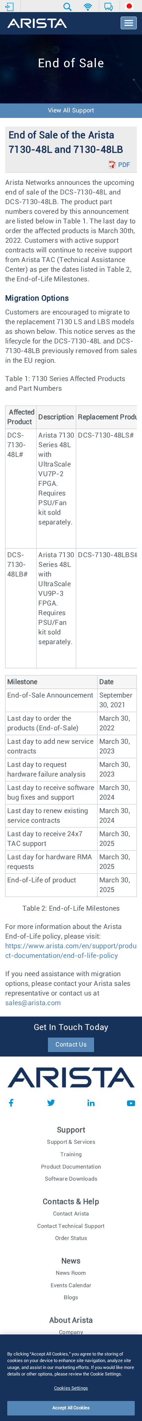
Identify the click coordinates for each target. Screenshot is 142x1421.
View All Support (71, 111)
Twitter (51, 1103)
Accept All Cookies (71, 1408)
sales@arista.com (33, 1003)
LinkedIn (91, 1103)
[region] (71, 1377)
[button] (68, 7)
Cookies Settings (71, 1388)
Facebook (11, 1103)
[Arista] (37, 23)
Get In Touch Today (71, 1027)
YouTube (131, 1103)
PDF (124, 165)
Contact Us (71, 1045)
